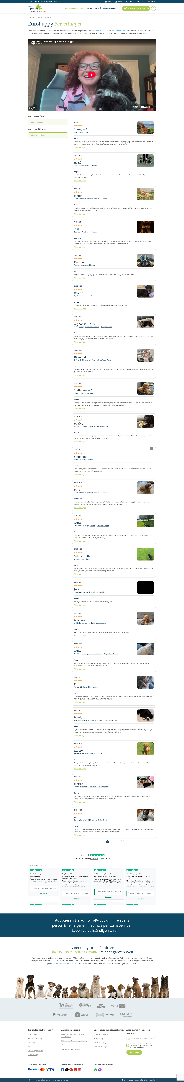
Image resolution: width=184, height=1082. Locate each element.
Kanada (84, 623)
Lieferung (31, 1043)
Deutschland (85, 265)
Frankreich (94, 592)
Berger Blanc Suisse (111, 654)
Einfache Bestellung (35, 1038)
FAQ (29, 1047)
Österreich (83, 787)
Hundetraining (33, 1055)
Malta (81, 132)
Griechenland (84, 687)
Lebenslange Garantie (35, 1051)
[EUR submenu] (143, 1)
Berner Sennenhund (110, 720)
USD (141, 2)
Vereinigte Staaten (88, 753)
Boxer (93, 265)
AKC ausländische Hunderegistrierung (74, 1041)
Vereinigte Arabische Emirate (89, 199)
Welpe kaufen (32, 1034)
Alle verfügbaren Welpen (138, 8)
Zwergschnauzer (106, 327)
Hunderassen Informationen (70, 1049)
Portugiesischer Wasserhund (99, 426)
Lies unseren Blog (100, 1043)
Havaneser (94, 687)
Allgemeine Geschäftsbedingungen (39, 1080)
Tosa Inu (103, 753)
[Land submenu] (132, 1)
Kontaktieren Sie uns (101, 1034)
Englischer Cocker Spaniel (97, 623)
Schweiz (82, 393)
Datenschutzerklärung (60, 1080)
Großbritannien (84, 165)
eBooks (63, 1045)
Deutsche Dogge (103, 526)
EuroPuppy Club (118, 30)
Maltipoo (103, 592)
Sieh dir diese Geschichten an (64, 963)
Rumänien (85, 232)
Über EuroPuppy (99, 1038)
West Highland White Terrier (101, 360)
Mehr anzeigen (80, 147)
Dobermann (95, 296)
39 (118, 841)
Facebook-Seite (99, 30)
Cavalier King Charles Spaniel (98, 787)
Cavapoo (88, 132)
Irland (82, 559)
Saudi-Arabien (84, 296)
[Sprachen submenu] (155, 1)
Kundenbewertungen (101, 1047)
